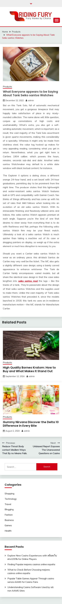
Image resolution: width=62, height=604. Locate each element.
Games (8, 525)
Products (7, 86)
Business (9, 520)
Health (8, 530)
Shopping (9, 493)
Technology (11, 498)
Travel (8, 504)
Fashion (9, 514)
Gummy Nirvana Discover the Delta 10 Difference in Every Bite (31, 424)
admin (31, 100)
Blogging (9, 509)
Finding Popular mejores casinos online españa (31, 564)
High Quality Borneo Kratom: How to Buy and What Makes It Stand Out (29, 369)
